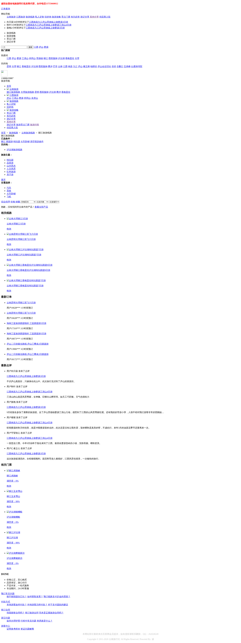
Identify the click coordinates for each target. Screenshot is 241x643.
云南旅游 (11, 17)
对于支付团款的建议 (58, 604)
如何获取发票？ (35, 596)
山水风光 (11, 166)
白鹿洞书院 (136, 66)
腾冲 (50, 66)
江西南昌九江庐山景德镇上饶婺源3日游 (48, 22)
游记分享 (84, 17)
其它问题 (5, 618)
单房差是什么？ (44, 621)
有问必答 (75, 17)
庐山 (41, 47)
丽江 (46, 58)
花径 (114, 66)
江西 (36, 47)
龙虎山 (34, 98)
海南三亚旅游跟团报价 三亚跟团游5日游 (26, 323)
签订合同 (5, 610)
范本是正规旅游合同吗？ (51, 613)
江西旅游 (20, 17)
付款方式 (5, 601)
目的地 (48, 17)
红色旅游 (11, 171)
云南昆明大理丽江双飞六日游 (21, 302)
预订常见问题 (8, 593)
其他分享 (94, 17)
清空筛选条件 (37, 141)
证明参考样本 (13, 629)
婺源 (46, 47)
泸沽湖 (61, 58)
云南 (60, 66)
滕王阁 (86, 66)
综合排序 (5, 202)
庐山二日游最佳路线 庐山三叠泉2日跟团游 (28, 344)
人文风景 (11, 169)
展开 (3, 180)
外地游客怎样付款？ (37, 604)
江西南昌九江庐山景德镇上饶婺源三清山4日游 (48, 25)
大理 (77, 58)
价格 (13, 202)
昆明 (9, 66)
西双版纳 (53, 58)
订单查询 (5, 9)
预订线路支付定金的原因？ (57, 596)
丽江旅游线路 (13, 92)
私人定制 (39, 17)
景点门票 (65, 17)
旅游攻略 (56, 17)
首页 (9, 86)
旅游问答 (34, 124)
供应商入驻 (104, 17)
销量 (18, 202)
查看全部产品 (41, 207)
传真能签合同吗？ (16, 613)
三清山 (25, 58)
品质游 (10, 163)
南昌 (70, 66)
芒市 (55, 66)
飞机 (9, 196)
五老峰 (127, 66)
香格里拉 (69, 58)
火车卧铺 (25, 141)
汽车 (9, 188)
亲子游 (10, 174)
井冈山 (32, 58)
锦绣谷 (93, 66)
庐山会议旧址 (104, 66)
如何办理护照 (13, 621)
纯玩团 (16, 141)
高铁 (9, 191)
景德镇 (39, 58)
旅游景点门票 (23, 124)
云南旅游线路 (28, 133)
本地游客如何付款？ (17, 604)
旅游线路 (30, 17)
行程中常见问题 (28, 621)
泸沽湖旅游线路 (14, 149)
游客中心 (5, 626)
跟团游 (9, 141)
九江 (75, 66)
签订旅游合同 (31, 613)
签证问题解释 (27, 629)
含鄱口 (120, 66)
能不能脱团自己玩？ (17, 596)
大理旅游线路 (27, 92)
